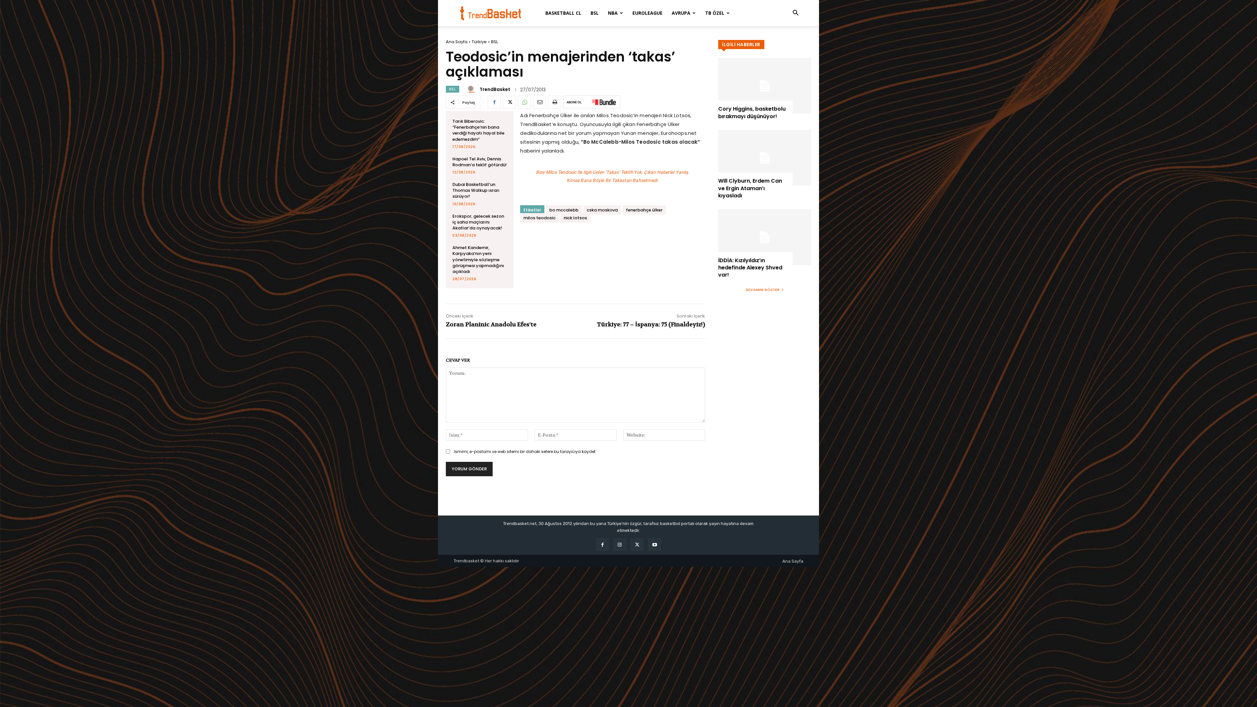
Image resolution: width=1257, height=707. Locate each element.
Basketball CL (563, 13)
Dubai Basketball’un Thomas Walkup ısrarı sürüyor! (476, 190)
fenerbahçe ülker (644, 210)
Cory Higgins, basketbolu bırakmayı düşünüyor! (752, 112)
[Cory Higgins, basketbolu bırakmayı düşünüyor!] (764, 86)
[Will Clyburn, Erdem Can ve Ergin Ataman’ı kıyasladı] (764, 158)
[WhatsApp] (524, 102)
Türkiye (479, 42)
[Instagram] (619, 544)
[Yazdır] (554, 102)
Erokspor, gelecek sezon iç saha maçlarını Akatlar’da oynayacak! (478, 222)
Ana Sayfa (456, 42)
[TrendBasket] (472, 89)
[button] (795, 13)
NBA (613, 13)
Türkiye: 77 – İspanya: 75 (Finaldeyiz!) (651, 324)
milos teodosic (539, 218)
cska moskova (602, 210)
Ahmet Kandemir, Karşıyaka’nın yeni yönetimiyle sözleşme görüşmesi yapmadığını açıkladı (478, 260)
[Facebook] (494, 102)
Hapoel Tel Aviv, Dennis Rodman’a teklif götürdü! (479, 162)
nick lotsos (575, 218)
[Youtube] (654, 544)
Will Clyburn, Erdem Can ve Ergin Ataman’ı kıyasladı (750, 188)
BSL (595, 13)
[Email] (539, 102)
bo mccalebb (563, 210)
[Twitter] (509, 102)
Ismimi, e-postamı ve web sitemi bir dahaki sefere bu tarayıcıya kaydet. (525, 451)
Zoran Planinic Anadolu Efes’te (491, 324)
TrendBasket (495, 89)
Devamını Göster (762, 289)
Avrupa (681, 13)
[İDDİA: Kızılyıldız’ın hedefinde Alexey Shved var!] (764, 237)
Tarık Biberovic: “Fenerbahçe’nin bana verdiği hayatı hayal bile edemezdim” (478, 130)
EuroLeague (647, 13)
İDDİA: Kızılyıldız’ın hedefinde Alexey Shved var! (750, 268)
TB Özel (714, 13)
